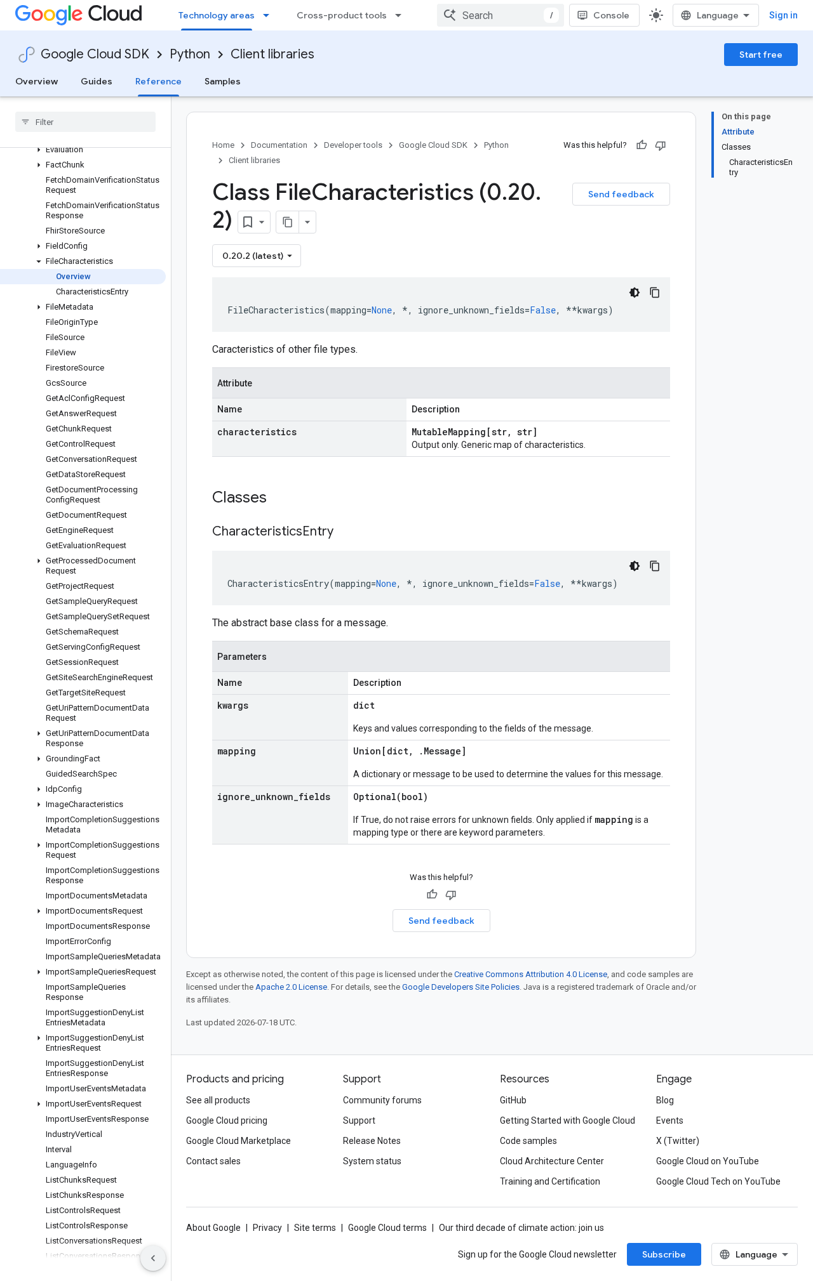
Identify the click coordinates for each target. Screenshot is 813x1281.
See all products (218, 1100)
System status (372, 1161)
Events (669, 1120)
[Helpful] (641, 145)
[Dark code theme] (634, 292)
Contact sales (213, 1161)
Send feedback (621, 194)
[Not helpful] (660, 145)
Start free (761, 54)
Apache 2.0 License (291, 987)
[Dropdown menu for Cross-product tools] (402, 15)
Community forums (382, 1100)
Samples (223, 81)
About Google (213, 1228)
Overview (36, 81)
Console (611, 15)
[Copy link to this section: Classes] (283, 498)
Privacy (267, 1228)
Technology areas (216, 15)
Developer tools (353, 145)
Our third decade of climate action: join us (521, 1228)
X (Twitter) (677, 1141)
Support (359, 1120)
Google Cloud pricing (226, 1120)
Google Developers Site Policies (461, 987)
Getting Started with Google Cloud (567, 1120)
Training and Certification (550, 1181)
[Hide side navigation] (153, 1258)
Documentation (279, 145)
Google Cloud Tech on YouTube (718, 1181)
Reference (158, 81)
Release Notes (372, 1141)
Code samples (528, 1141)
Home (223, 145)
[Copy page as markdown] (287, 222)
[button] (83, 149)
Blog (665, 1100)
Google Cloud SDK (95, 54)
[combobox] (500, 15)
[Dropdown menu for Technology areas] (270, 15)
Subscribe (664, 1254)
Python (190, 54)
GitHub (513, 1100)
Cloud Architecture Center (552, 1161)
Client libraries (272, 54)
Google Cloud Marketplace (238, 1141)
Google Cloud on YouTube (707, 1161)
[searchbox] (85, 122)
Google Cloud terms (387, 1228)
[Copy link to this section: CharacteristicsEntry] (346, 532)
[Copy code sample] (655, 292)
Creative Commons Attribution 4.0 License (530, 974)
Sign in (783, 15)
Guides (96, 81)
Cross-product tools (342, 15)
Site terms (315, 1228)
